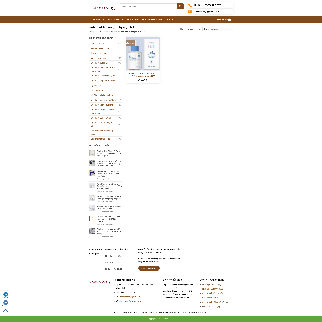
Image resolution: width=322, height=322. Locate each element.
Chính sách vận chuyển (212, 293)
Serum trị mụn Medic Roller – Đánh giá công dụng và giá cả (109, 197)
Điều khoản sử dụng (211, 307)
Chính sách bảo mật (211, 298)
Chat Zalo (5, 297)
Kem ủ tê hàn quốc (99, 53)
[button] (224, 19)
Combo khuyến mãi (99, 43)
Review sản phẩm (152, 19)
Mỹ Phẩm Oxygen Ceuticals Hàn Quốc (103, 111)
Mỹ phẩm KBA (97, 90)
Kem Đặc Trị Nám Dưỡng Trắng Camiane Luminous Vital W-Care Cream (109, 186)
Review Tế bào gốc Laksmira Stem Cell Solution (109, 207)
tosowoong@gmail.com (130, 297)
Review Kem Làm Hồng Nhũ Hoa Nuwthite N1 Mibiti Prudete (108, 219)
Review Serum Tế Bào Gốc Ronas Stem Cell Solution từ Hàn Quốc (108, 173)
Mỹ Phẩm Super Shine (101, 118)
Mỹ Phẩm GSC (97, 85)
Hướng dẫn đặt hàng (211, 284)
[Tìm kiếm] (180, 6)
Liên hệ (169, 19)
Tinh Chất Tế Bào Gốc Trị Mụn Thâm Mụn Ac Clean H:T (143, 74)
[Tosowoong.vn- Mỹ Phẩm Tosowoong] (102, 8)
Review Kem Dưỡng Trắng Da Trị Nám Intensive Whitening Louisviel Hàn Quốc (109, 163)
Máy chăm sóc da (98, 58)
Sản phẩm (132, 19)
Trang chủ (97, 19)
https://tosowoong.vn (132, 301)
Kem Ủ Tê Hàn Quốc (100, 48)
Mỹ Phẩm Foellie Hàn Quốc (103, 76)
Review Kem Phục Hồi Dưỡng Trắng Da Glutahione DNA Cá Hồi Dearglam (109, 153)
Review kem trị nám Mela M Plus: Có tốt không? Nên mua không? (109, 231)
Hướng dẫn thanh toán (212, 289)
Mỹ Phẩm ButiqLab (99, 63)
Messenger (5, 305)
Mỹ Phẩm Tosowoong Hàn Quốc (102, 124)
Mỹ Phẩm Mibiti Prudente (102, 105)
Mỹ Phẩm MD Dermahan (102, 95)
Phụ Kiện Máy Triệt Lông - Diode (102, 132)
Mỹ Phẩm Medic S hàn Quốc (103, 100)
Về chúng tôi (115, 19)
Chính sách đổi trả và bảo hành (216, 302)
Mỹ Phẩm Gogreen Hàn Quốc (104, 81)
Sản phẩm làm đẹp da (100, 139)
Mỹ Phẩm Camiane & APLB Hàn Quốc (103, 69)
